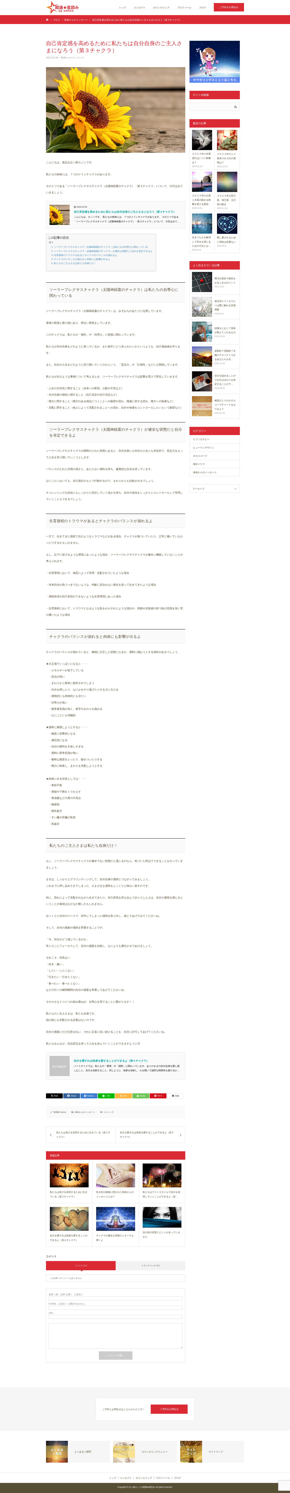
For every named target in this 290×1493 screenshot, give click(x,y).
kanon (63, 1112)
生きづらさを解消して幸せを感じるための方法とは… (201, 241)
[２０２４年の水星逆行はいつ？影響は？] (202, 140)
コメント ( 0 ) (81, 1265)
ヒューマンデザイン (203, 447)
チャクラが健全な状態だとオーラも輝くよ (115, 1237)
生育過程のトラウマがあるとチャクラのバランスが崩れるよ (85, 255)
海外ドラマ (199, 464)
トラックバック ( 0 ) (150, 1265)
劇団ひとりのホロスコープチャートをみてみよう (225, 404)
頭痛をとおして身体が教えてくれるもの (225, 330)
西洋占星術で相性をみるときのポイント (225, 280)
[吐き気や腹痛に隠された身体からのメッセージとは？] (115, 1175)
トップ (122, 7)
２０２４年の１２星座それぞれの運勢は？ (226, 158)
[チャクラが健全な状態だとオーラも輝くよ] (115, 1219)
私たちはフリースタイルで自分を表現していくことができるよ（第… (161, 1194)
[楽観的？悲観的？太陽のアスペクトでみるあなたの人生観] (202, 356)
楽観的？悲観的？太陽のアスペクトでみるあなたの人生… (225, 355)
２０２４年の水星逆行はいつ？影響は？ (201, 157)
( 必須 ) (65, 1294)
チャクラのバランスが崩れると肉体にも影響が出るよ (82, 259)
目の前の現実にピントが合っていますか (161, 1234)
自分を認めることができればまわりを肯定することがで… (225, 379)
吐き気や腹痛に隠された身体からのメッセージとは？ (115, 1194)
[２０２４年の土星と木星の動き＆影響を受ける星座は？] (202, 182)
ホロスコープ (200, 456)
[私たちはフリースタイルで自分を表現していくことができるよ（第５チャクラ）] (162, 1175)
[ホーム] (47, 19)
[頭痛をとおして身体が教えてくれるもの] (202, 332)
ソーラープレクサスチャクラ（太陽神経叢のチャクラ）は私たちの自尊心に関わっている (101, 247)
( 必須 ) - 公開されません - (67, 1303)
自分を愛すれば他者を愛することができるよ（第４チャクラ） (111, 1060)
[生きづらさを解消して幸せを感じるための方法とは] (202, 224)
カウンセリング (161, 7)
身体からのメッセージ (72, 57)
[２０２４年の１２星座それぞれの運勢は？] (227, 140)
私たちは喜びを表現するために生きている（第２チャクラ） (68, 1194)
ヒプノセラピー (201, 439)
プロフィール (184, 7)
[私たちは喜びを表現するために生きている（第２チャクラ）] (69, 1175)
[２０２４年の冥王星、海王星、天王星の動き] (227, 182)
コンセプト (139, 7)
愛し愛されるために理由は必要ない (226, 239)
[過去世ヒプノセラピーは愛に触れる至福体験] (202, 307)
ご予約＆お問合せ (229, 7)
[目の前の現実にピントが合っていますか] (162, 1217)
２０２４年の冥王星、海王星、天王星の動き (226, 199)
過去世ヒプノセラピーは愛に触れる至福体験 (225, 305)
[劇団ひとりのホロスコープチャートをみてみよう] (202, 406)
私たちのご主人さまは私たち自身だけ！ (75, 263)
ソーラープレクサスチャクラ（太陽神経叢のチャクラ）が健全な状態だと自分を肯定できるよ (103, 251)
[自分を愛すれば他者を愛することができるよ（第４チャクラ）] (69, 1219)
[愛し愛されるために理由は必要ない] (227, 224)
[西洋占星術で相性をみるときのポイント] (202, 282)
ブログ (202, 7)
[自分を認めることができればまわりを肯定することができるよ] (202, 381)
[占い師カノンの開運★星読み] (62, 7)
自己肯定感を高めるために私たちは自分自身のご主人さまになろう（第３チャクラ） (125, 211)
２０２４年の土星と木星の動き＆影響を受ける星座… (201, 199)
